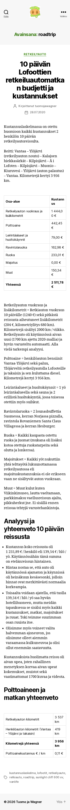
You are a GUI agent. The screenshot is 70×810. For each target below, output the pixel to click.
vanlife (14, 782)
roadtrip (28, 777)
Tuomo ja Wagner (29, 802)
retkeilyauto (57, 773)
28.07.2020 (37, 112)
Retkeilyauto (35, 54)
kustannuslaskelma (22, 773)
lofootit (42, 773)
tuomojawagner (46, 106)
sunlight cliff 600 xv (49, 777)
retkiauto (15, 777)
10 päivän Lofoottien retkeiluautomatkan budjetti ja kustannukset (35, 80)
